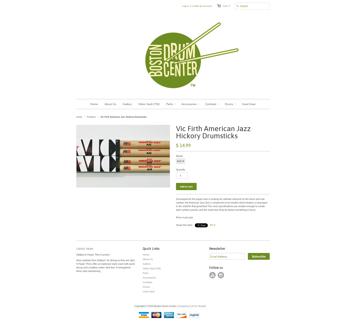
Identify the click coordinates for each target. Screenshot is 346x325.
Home (146, 254)
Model (179, 156)
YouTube (212, 275)
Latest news (84, 248)
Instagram (221, 275)
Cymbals (147, 282)
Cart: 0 (226, 6)
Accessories (149, 277)
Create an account (202, 6)
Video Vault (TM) (152, 268)
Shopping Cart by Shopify (192, 306)
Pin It (212, 225)
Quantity (180, 169)
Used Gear (149, 291)
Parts (145, 273)
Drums (146, 287)
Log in (185, 6)
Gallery (147, 264)
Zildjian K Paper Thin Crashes (93, 254)
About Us (148, 259)
